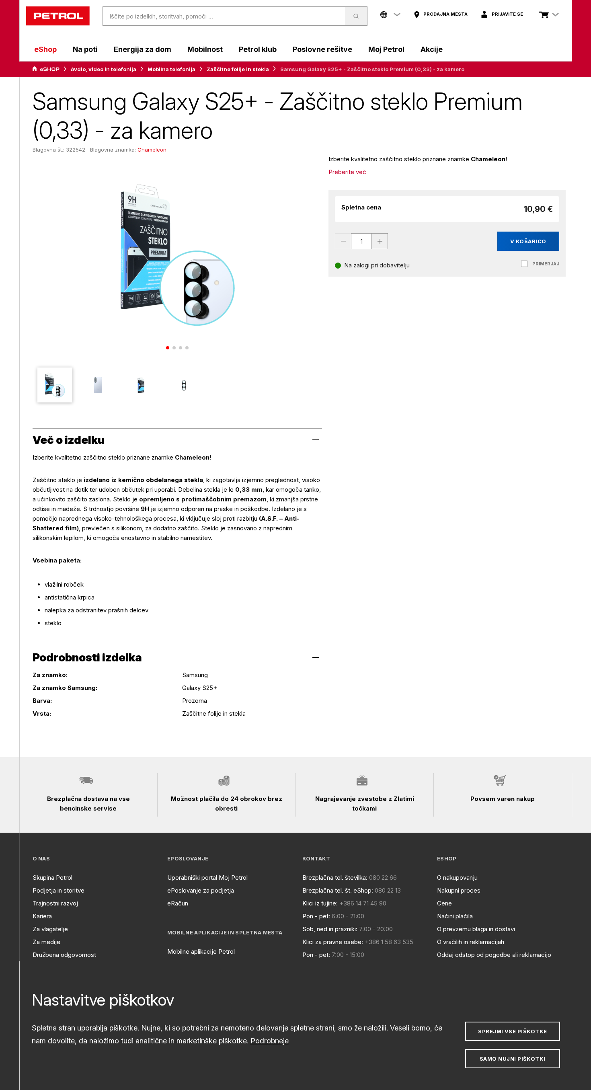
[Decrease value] (343, 241)
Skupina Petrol (52, 877)
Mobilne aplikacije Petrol (201, 951)
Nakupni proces (458, 890)
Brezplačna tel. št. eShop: (337, 890)
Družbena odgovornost (64, 955)
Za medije (46, 942)
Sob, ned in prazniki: (329, 929)
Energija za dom (142, 49)
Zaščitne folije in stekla (238, 69)
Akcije (432, 49)
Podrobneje (269, 1041)
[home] (58, 16)
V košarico (528, 241)
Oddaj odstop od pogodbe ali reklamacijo (494, 955)
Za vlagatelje (50, 929)
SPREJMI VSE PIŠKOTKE (512, 1031)
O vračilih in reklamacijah (470, 942)
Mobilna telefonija (171, 69)
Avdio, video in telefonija (103, 69)
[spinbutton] (361, 241)
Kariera (42, 916)
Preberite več (347, 172)
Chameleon (151, 149)
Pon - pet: (316, 916)
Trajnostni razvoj (55, 903)
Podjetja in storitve (58, 890)
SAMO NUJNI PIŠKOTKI (513, 1058)
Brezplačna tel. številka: (334, 877)
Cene (444, 903)
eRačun (177, 903)
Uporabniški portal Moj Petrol (207, 877)
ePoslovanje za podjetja (200, 890)
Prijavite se (507, 14)
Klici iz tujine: (320, 903)
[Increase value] (380, 241)
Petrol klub (258, 49)
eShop (45, 49)
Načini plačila (455, 916)
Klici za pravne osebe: (332, 942)
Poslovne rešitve (322, 49)
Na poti (85, 49)
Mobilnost (205, 49)
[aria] (46, 69)
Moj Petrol (386, 49)
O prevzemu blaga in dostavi (476, 929)
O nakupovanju (457, 877)
